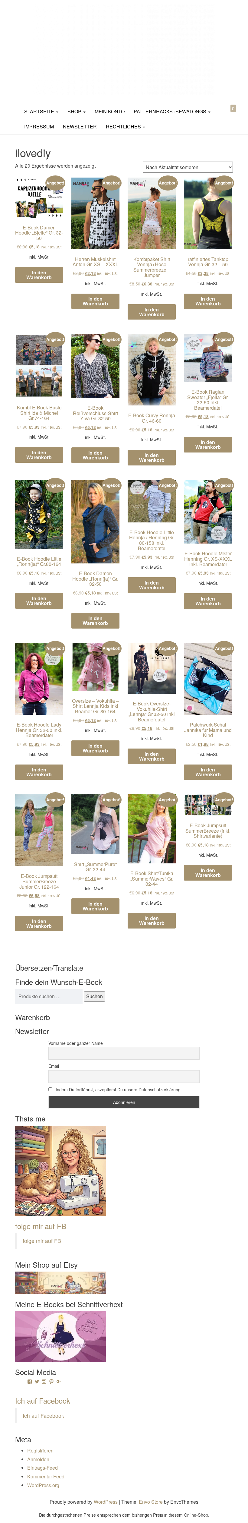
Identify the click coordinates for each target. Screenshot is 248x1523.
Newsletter (80, 126)
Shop (75, 111)
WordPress (106, 1501)
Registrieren (40, 1450)
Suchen (94, 996)
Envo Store (151, 1501)
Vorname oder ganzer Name (75, 1043)
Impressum (39, 126)
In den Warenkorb (39, 275)
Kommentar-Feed (45, 1476)
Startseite (39, 111)
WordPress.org (43, 1485)
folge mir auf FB (40, 1226)
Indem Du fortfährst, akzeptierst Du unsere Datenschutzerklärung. (118, 1089)
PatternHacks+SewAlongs (170, 111)
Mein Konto (110, 111)
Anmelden (38, 1459)
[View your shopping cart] (228, 115)
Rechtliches (124, 126)
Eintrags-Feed (42, 1467)
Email (53, 1066)
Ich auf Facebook (42, 1400)
